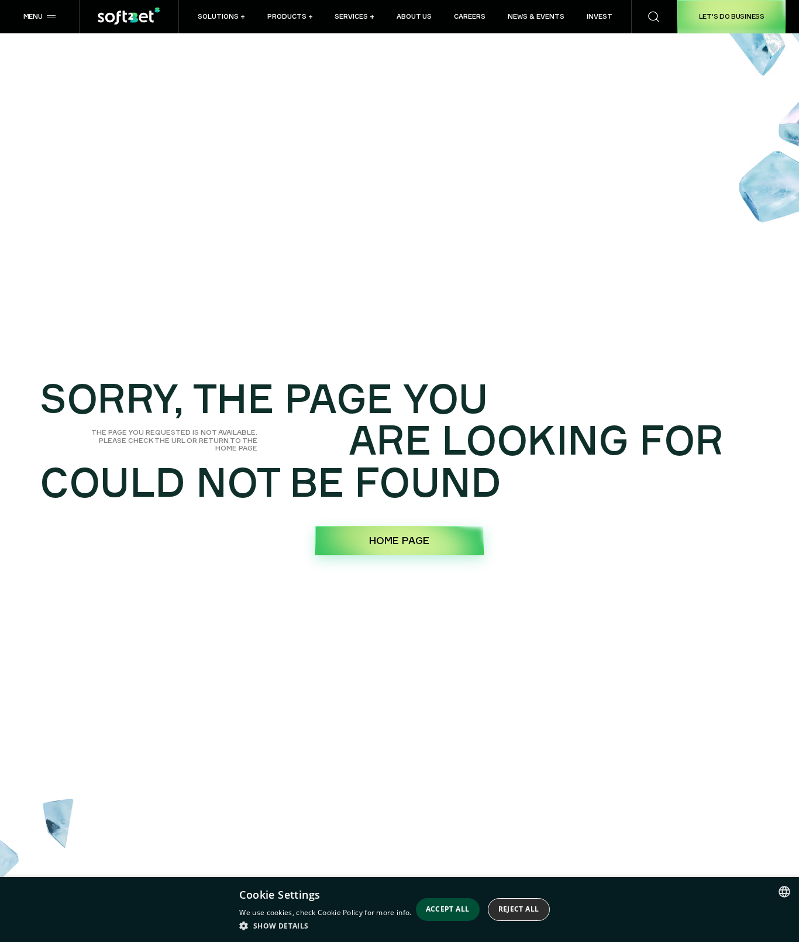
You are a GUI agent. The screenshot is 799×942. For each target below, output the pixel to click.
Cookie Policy (340, 912)
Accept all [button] (448, 909)
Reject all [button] (518, 909)
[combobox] (784, 892)
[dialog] (399, 909)
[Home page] (129, 16)
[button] (39, 16)
